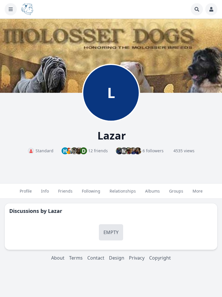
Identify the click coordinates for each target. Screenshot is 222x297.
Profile (26, 191)
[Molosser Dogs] (27, 9)
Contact (95, 258)
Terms (76, 258)
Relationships (123, 191)
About (57, 258)
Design (116, 258)
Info (45, 191)
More (198, 191)
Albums (152, 191)
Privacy (137, 258)
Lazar (55, 210)
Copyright (160, 258)
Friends (65, 191)
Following (91, 191)
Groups (176, 191)
